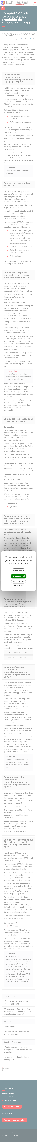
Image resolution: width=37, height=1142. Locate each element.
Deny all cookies (18, 581)
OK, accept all (18, 576)
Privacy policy (18, 585)
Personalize (18, 571)
